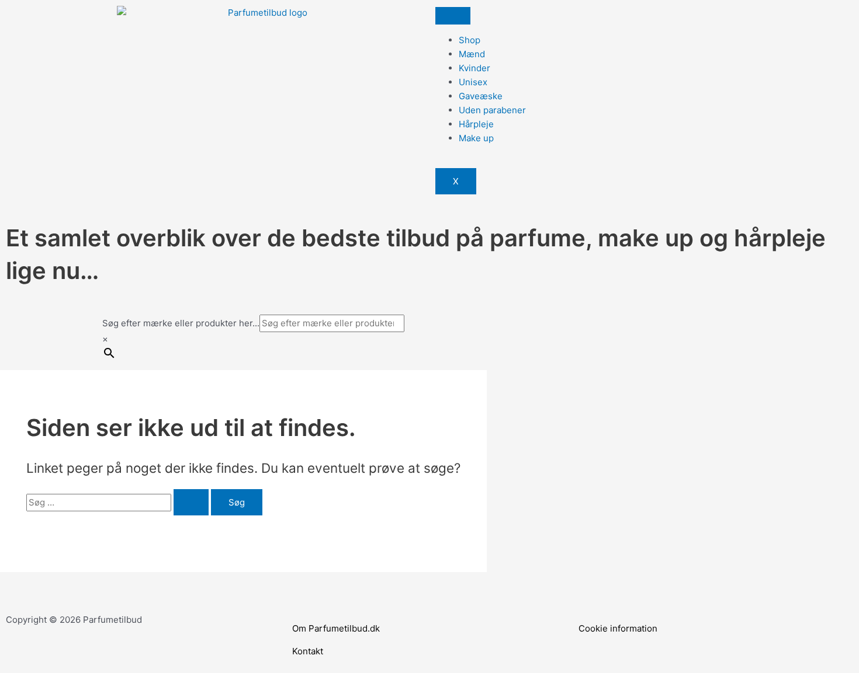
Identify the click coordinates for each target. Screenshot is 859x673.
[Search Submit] (191, 502)
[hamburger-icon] (452, 16)
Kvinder (474, 68)
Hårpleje (476, 124)
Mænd (472, 54)
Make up (476, 138)
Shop (469, 40)
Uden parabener (492, 110)
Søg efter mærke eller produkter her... (180, 323)
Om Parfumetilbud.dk (336, 628)
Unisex (473, 82)
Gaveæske (481, 96)
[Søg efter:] (118, 502)
